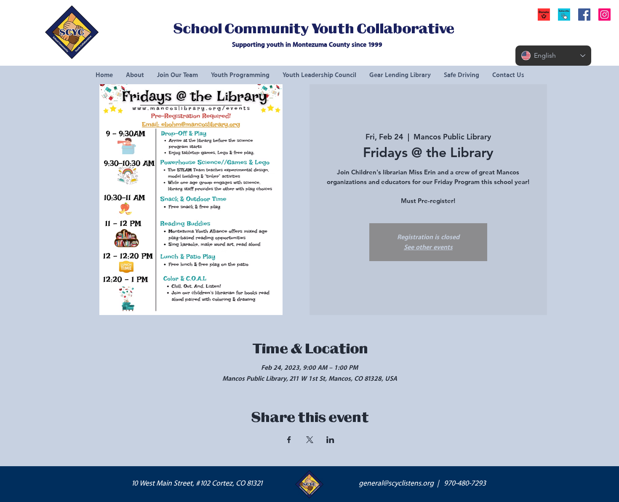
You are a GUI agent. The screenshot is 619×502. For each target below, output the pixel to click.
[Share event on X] (310, 439)
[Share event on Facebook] (289, 439)
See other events (428, 247)
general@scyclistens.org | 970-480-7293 (422, 483)
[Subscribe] (564, 14)
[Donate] (544, 14)
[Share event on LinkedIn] (330, 439)
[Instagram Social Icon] (604, 14)
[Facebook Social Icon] (584, 14)
